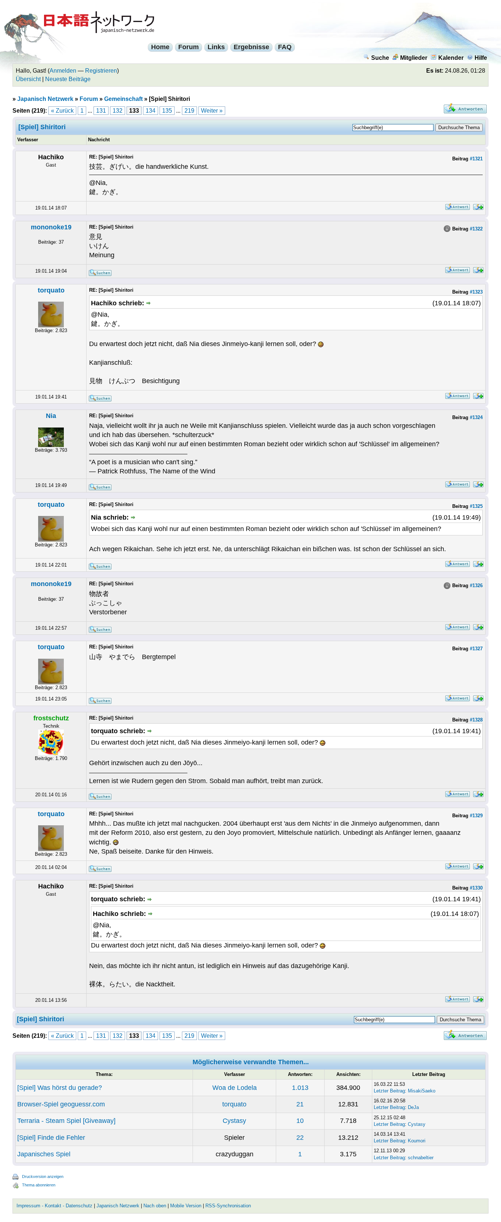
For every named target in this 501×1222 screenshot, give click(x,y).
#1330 (476, 888)
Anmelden (63, 71)
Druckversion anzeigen (42, 1176)
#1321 (476, 158)
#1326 (476, 585)
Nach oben (154, 1205)
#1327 (476, 648)
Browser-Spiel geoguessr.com (61, 1104)
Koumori (416, 1140)
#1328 (476, 720)
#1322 (476, 229)
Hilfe (481, 58)
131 (101, 111)
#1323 (476, 292)
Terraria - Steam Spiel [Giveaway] (66, 1120)
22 (300, 1137)
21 (300, 1104)
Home (160, 47)
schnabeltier (421, 1157)
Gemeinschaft (123, 99)
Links (216, 47)
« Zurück (62, 111)
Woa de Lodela (234, 1087)
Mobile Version (185, 1205)
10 (300, 1120)
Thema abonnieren (38, 1185)
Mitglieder (413, 58)
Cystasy (234, 1120)
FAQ (285, 47)
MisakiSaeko (421, 1091)
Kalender (451, 58)
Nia (51, 415)
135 (167, 111)
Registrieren (101, 71)
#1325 (476, 506)
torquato (51, 290)
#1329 (476, 815)
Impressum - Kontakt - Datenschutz (54, 1205)
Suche (380, 58)
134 (151, 111)
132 (117, 111)
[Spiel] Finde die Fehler (51, 1137)
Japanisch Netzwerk (45, 99)
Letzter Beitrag (389, 1091)
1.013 (300, 1087)
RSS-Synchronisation (228, 1205)
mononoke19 (51, 227)
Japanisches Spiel (43, 1154)
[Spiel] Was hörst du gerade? (59, 1087)
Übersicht (28, 79)
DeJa (413, 1107)
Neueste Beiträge (68, 79)
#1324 (476, 417)
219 (189, 111)
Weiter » (212, 111)
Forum (188, 47)
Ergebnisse (251, 47)
